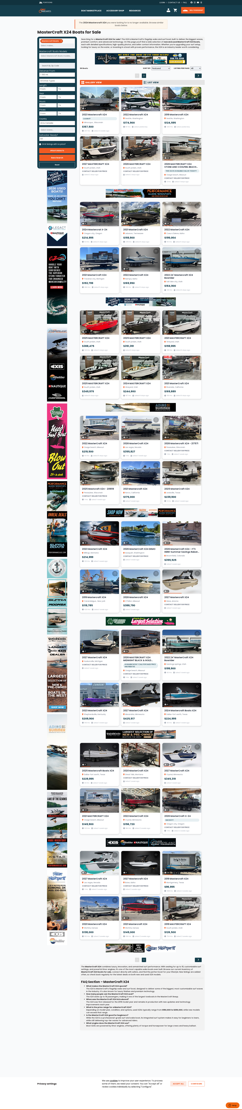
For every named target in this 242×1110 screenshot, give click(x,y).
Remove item (61, 41)
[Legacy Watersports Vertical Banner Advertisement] (57, 208)
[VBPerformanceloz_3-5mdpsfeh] (57, 829)
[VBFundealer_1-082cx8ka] (57, 441)
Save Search (57, 157)
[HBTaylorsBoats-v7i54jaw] (141, 734)
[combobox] (57, 43)
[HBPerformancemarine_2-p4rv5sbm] (141, 512)
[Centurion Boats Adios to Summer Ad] (141, 407)
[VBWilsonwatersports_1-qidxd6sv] (57, 907)
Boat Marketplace (91, 10)
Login (162, 2)
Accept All (178, 1084)
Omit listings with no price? (54, 144)
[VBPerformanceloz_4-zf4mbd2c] (57, 519)
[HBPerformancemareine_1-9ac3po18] (141, 193)
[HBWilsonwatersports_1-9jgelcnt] (141, 948)
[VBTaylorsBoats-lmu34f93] (57, 674)
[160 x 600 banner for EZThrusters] (57, 286)
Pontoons (47, 2)
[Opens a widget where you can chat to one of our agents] (232, 1105)
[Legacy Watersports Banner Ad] (141, 301)
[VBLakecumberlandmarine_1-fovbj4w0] (57, 363)
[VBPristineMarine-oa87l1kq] (57, 596)
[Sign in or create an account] (168, 10)
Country (43, 119)
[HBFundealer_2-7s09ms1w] (141, 621)
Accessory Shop (115, 10)
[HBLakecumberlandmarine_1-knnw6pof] (141, 842)
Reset (57, 165)
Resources (135, 10)
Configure (196, 1084)
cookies (114, 1080)
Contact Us (174, 2)
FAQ (185, 2)
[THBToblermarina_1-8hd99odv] (141, 58)
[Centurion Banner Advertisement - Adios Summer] (57, 752)
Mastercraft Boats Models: (53, 51)
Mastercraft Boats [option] (49, 41)
